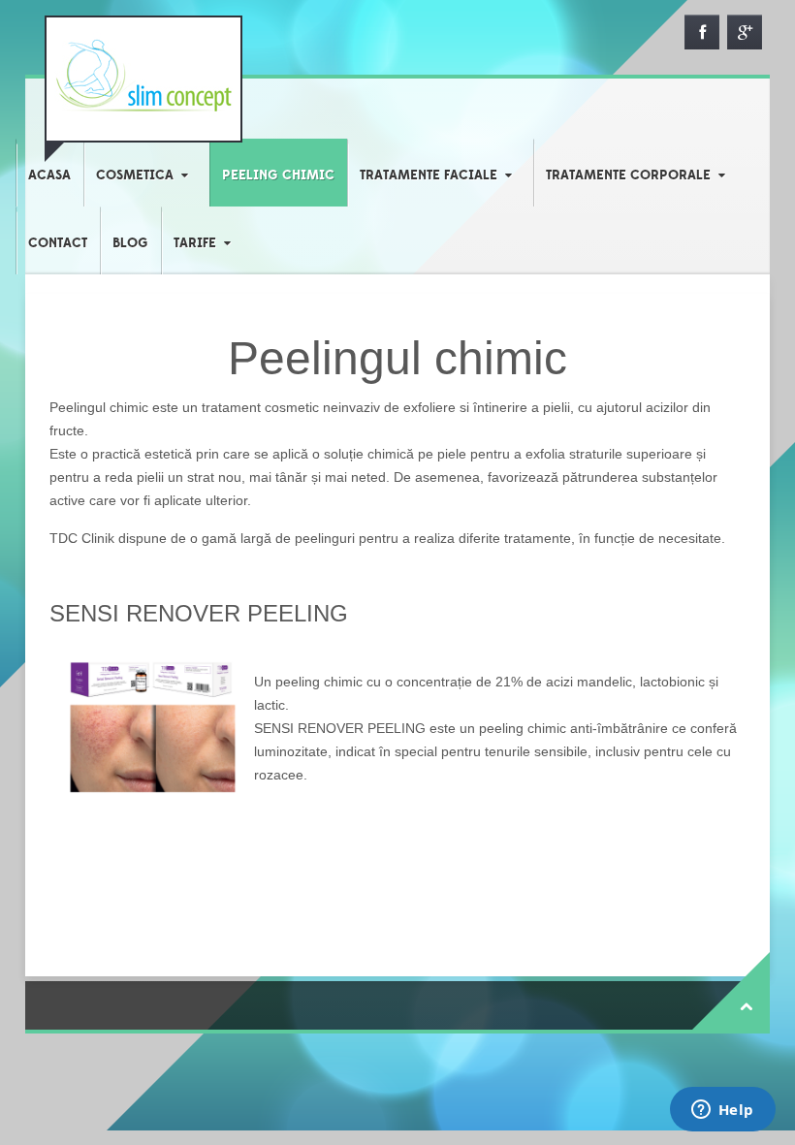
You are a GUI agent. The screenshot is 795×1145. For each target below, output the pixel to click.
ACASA (49, 175)
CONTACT (57, 243)
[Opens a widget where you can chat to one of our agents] (722, 1111)
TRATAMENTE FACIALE (428, 175)
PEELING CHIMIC (278, 175)
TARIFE (195, 243)
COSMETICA (135, 175)
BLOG (130, 243)
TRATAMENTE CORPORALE (628, 175)
